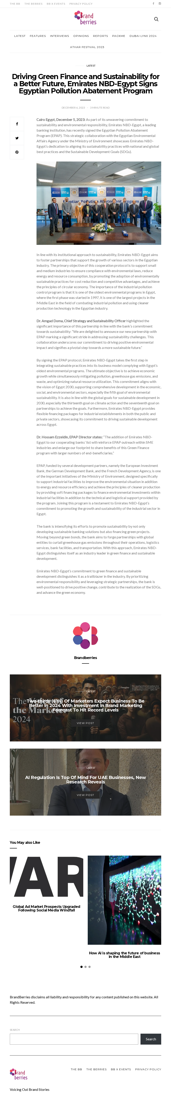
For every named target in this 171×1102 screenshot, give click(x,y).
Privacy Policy (81, 3)
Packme (118, 36)
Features (38, 36)
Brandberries (85, 658)
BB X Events (56, 3)
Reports (100, 36)
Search (15, 1029)
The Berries (33, 3)
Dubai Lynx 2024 (143, 36)
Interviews (59, 36)
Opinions (81, 36)
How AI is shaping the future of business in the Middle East (124, 955)
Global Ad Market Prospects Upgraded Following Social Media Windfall (46, 908)
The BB (15, 3)
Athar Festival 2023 (87, 47)
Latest (20, 36)
